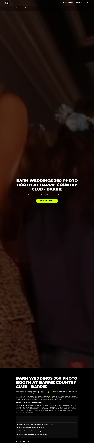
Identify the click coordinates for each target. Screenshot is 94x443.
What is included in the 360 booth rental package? (32, 431)
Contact (86, 2)
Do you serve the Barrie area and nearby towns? (32, 427)
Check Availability (47, 200)
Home (65, 2)
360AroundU (45, 393)
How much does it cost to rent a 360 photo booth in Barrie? (34, 421)
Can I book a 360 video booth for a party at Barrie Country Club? (36, 424)
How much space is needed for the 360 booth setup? (33, 434)
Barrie (37, 399)
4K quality (50, 398)
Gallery (70, 2)
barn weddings (54, 391)
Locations (20, 8)
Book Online (78, 2)
